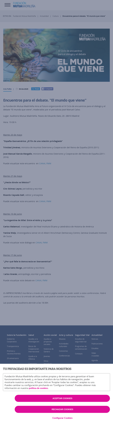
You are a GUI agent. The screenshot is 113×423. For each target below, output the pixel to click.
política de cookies (38, 388)
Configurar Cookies (62, 418)
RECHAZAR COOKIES (62, 409)
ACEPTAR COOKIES (62, 398)
